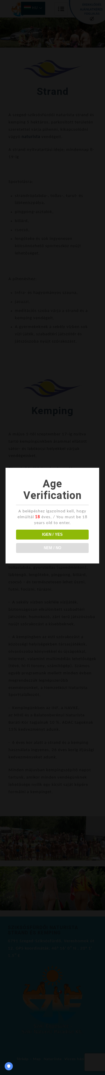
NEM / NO (52, 548)
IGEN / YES (52, 534)
